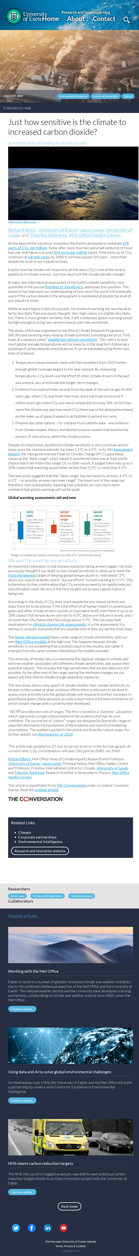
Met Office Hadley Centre (95, 235)
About (76, 18)
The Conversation (71, 785)
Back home (69, 1206)
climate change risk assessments (59, 624)
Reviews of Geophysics (64, 287)
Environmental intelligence (73, 96)
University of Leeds (112, 768)
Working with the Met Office (33, 971)
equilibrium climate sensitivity (72, 339)
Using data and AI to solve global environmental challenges (59, 1071)
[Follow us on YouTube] (63, 1227)
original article (46, 790)
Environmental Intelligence (40, 841)
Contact (104, 18)
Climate (128, 96)
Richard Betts (22, 229)
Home (50, 18)
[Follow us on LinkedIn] (47, 1227)
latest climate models (32, 637)
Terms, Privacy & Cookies (71, 1246)
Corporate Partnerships (105, 96)
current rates (38, 257)
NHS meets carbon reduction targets (40, 1163)
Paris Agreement (22, 575)
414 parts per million (70, 252)
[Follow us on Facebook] (31, 1227)
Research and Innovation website (40, 851)
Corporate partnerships (37, 837)
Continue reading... (22, 1009)
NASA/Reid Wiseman (22, 222)
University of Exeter (58, 229)
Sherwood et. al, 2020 (55, 734)
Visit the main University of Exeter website (70, 1241)
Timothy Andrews (48, 235)
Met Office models (31, 641)
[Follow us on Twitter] (16, 1227)
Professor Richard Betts (47, 896)
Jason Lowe (92, 229)
